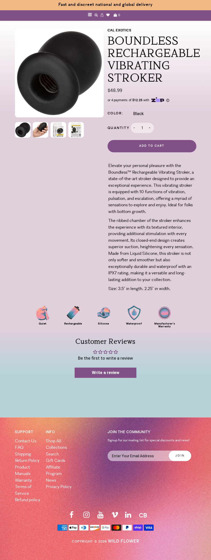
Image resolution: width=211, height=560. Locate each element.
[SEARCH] (96, 15)
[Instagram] (86, 516)
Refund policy (27, 500)
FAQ (19, 447)
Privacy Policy (59, 487)
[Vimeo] (114, 516)
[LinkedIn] (128, 516)
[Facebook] (71, 516)
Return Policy (27, 461)
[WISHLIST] (108, 15)
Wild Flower (123, 541)
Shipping (23, 454)
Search (52, 454)
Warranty (23, 480)
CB (143, 516)
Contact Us (25, 441)
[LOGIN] (102, 15)
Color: (116, 113)
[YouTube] (100, 516)
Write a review (105, 372)
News (51, 480)
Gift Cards (55, 461)
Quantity (119, 128)
